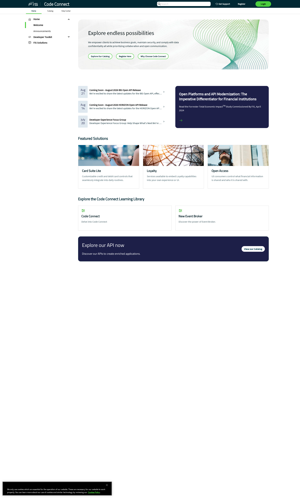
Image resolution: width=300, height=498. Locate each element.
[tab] (48, 19)
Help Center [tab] (66, 11)
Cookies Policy (94, 492)
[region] (57, 489)
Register (241, 3)
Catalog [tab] (50, 11)
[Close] (106, 485)
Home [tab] (33, 11)
